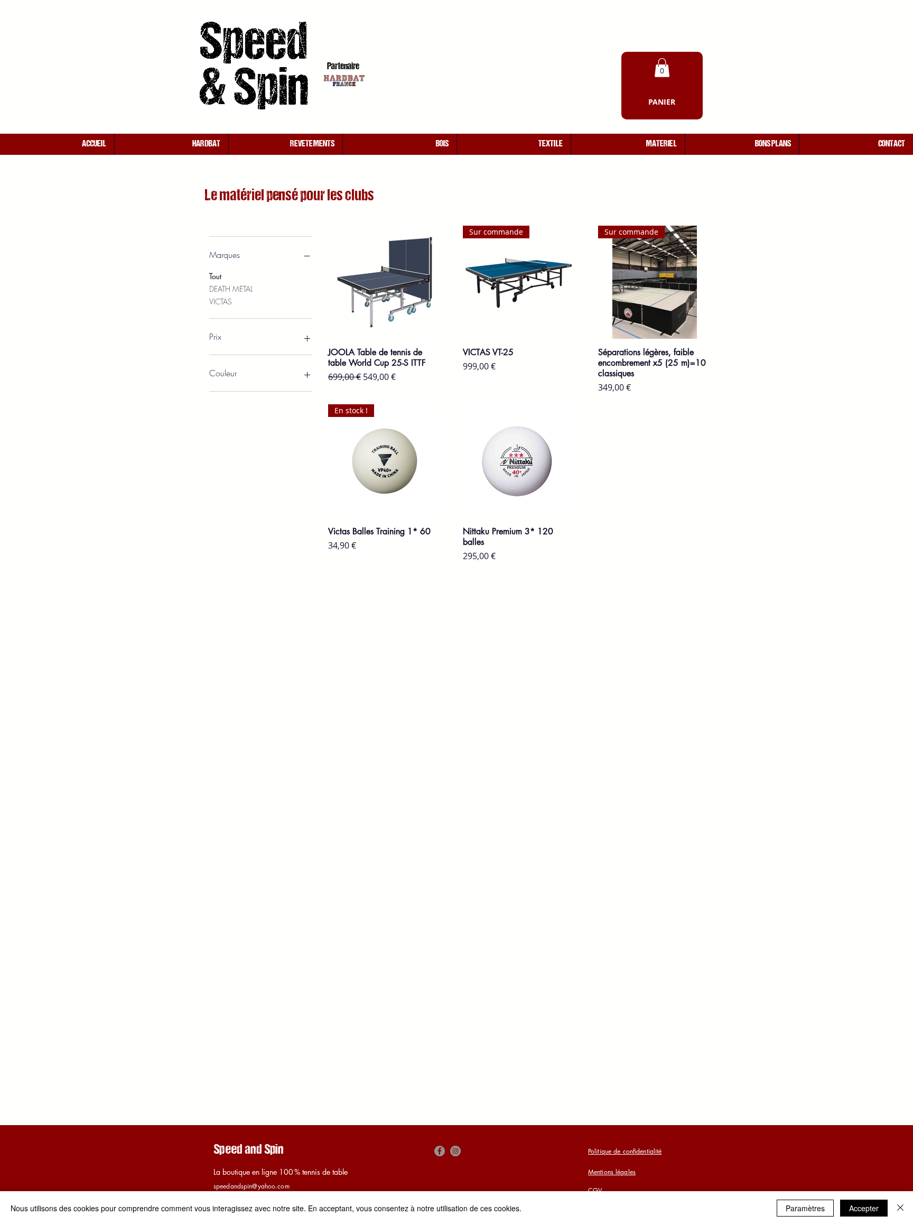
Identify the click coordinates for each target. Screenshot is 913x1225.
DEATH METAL (231, 289)
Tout (215, 276)
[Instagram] (455, 1151)
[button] (662, 67)
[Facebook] (439, 1151)
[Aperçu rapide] (384, 282)
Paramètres (805, 1208)
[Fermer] (900, 1208)
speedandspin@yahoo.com (251, 1186)
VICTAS (220, 301)
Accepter (864, 1208)
